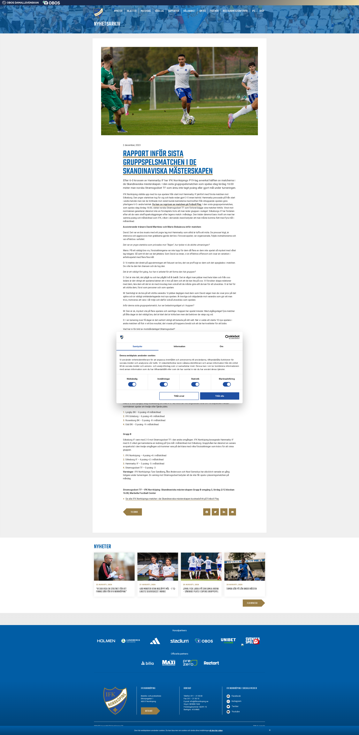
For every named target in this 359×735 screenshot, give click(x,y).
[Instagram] (228, 701)
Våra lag (159, 11)
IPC (253, 11)
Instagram (236, 701)
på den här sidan (216, 730)
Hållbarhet (189, 11)
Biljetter (131, 11)
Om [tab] (221, 346)
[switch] (164, 384)
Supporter (173, 11)
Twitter (235, 706)
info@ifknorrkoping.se (199, 701)
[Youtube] (228, 712)
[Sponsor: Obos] (51, 3)
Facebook (236, 696)
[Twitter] (228, 706)
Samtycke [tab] (137, 346)
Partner (214, 11)
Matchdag (146, 11)
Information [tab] (179, 346)
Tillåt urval (179, 396)
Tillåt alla (219, 396)
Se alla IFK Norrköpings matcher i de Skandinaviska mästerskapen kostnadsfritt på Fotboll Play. (172, 498)
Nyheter (118, 11)
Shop (261, 11)
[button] (206, 512)
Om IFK (203, 11)
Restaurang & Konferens (235, 11)
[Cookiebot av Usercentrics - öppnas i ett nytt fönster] (227, 337)
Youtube (236, 711)
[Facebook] (228, 696)
